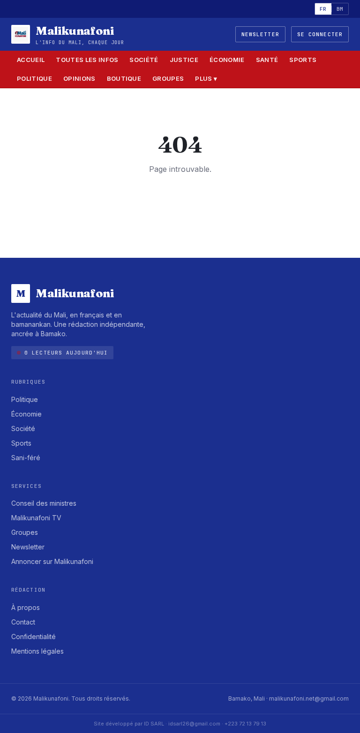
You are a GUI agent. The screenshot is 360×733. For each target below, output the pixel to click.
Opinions (79, 78)
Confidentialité (33, 636)
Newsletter (260, 34)
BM (340, 9)
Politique (34, 78)
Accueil (31, 59)
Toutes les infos (87, 59)
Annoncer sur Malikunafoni (52, 561)
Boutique (124, 78)
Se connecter (320, 34)
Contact (23, 622)
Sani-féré (25, 458)
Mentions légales (37, 651)
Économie (227, 59)
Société (143, 59)
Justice (184, 59)
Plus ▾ (206, 78)
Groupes (168, 78)
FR (323, 9)
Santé (267, 59)
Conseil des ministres (43, 503)
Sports (302, 59)
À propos (25, 607)
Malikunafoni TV (36, 518)
